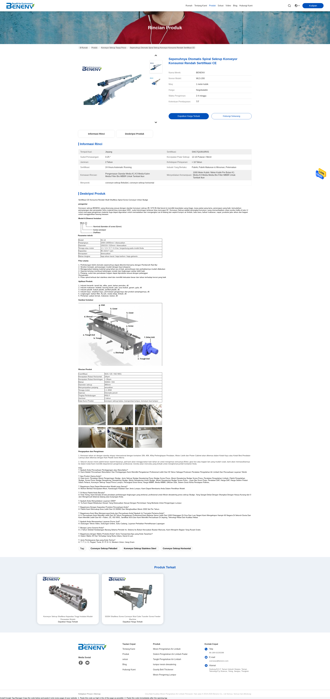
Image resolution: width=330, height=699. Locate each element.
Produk (212, 6)
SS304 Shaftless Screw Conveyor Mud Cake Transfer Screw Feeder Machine (132, 617)
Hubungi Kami (246, 6)
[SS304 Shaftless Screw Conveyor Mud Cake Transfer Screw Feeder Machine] (132, 594)
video (228, 6)
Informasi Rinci (96, 134)
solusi (221, 6)
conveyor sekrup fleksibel (104, 548)
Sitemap (97, 694)
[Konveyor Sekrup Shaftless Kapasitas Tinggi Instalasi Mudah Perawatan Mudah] (68, 594)
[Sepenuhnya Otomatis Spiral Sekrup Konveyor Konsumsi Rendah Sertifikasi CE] (112, 88)
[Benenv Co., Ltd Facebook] (80, 662)
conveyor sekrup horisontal (177, 548)
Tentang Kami (200, 6)
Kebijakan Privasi (85, 694)
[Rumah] (92, 650)
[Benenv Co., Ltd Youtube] (87, 662)
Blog (235, 6)
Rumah (189, 6)
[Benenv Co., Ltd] (20, 6)
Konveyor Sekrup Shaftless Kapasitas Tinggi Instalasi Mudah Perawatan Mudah (68, 617)
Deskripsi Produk (134, 134)
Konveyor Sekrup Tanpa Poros (113, 48)
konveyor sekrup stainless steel (140, 548)
